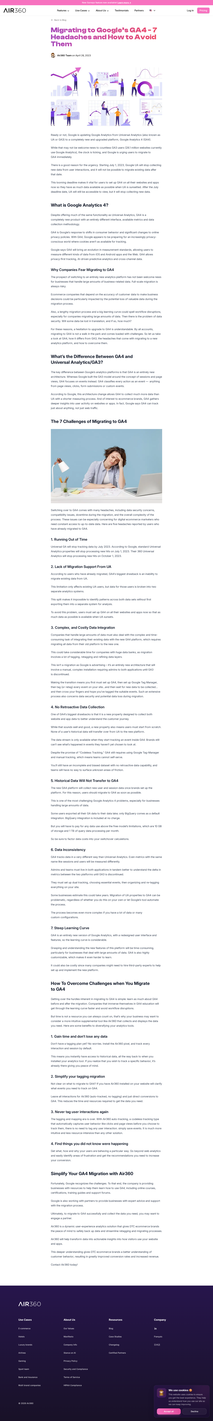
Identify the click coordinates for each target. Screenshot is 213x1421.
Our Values (69, 1328)
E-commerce (24, 1328)
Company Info (70, 1344)
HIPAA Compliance (73, 1385)
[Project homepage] (14, 10)
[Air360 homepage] (29, 1304)
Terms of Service (72, 1377)
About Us (101, 10)
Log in (190, 10)
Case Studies (115, 1336)
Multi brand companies (29, 1385)
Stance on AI (70, 1353)
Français (158, 1336)
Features (62, 10)
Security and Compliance (76, 1369)
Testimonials (122, 10)
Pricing (203, 10)
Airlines (22, 1353)
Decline (194, 1411)
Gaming (22, 1361)
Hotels (21, 1336)
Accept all (169, 1411)
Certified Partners (117, 1353)
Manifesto (68, 1336)
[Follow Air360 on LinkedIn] (174, 1328)
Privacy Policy (70, 1361)
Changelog (114, 1344)
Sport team (23, 1369)
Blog (111, 1328)
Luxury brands (25, 1344)
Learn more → (124, 2)
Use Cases (81, 10)
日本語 (157, 1344)
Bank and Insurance (27, 1377)
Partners (139, 10)
